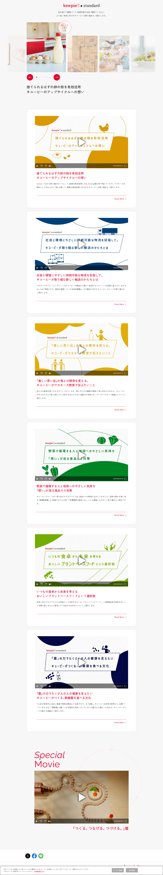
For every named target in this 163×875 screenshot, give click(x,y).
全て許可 (132, 870)
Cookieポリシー (39, 871)
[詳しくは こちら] (78, 47)
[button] (30, 77)
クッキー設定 (117, 870)
